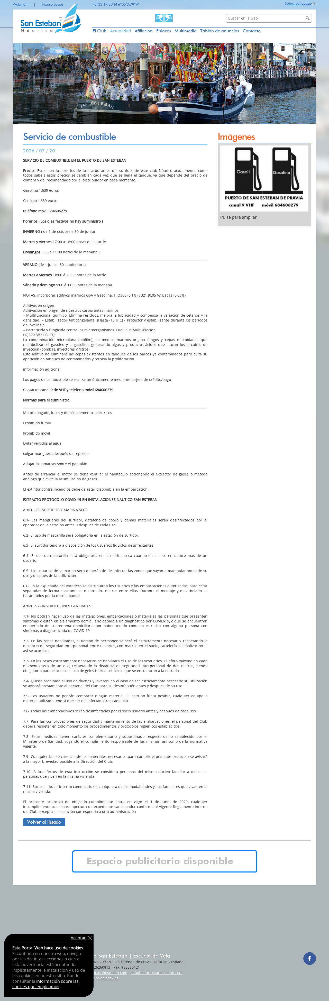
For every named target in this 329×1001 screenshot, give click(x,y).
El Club (99, 30)
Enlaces (163, 30)
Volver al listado (44, 822)
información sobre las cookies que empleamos (45, 984)
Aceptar (78, 937)
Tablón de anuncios (219, 30)
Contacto (252, 30)
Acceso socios (52, 4)
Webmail (20, 4)
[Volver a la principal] (52, 41)
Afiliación (144, 30)
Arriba (317, 989)
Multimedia (186, 30)
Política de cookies (102, 978)
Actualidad (120, 30)
